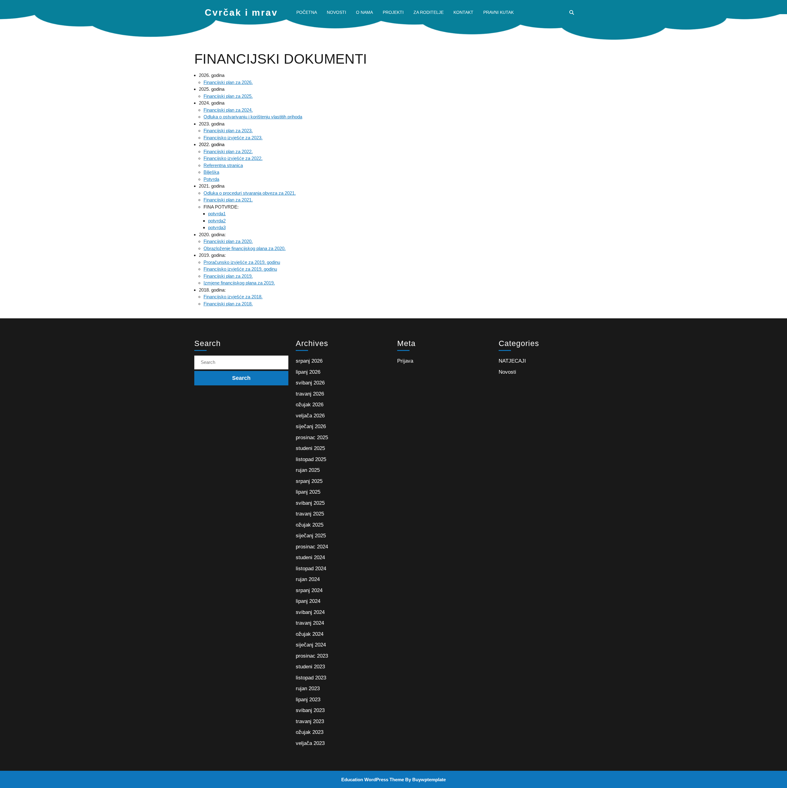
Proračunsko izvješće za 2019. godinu (242, 262)
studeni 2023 (310, 667)
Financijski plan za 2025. (228, 96)
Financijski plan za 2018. (228, 303)
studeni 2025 (310, 448)
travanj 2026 (310, 394)
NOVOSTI (336, 12)
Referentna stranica (223, 165)
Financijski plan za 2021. (228, 199)
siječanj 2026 (311, 426)
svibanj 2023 (310, 710)
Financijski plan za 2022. (228, 151)
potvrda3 (217, 227)
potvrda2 (217, 220)
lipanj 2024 (308, 601)
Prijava (405, 361)
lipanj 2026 (308, 372)
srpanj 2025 (309, 481)
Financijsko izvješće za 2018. (233, 296)
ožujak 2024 (309, 634)
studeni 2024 (310, 557)
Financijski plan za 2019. (228, 276)
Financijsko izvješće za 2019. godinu (240, 269)
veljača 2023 (310, 743)
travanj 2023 (310, 721)
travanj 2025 (310, 514)
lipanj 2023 (308, 699)
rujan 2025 (308, 470)
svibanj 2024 (310, 612)
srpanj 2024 (309, 590)
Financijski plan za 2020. (228, 241)
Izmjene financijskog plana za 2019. (239, 282)
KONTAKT (463, 12)
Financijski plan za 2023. (228, 130)
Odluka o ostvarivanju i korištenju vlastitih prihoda (253, 116)
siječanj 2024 (311, 645)
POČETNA (306, 12)
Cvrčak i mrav (241, 12)
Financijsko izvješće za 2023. (233, 137)
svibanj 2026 (310, 383)
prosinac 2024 (312, 547)
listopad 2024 (311, 568)
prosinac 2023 (312, 656)
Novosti (507, 372)
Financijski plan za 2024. (228, 110)
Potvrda (211, 179)
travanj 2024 (310, 623)
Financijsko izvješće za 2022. (233, 158)
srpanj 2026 (309, 361)
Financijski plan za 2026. (228, 82)
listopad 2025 (311, 459)
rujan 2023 (308, 688)
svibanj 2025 (310, 503)
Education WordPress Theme (372, 779)
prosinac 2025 (312, 437)
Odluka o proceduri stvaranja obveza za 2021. (250, 193)
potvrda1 (217, 213)
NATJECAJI (512, 361)
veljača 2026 (310, 416)
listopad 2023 (311, 678)
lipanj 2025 (308, 492)
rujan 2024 (308, 579)
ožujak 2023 (309, 732)
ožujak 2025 (309, 525)
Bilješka (211, 172)
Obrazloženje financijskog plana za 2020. (245, 248)
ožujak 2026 (309, 405)
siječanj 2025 (311, 536)
